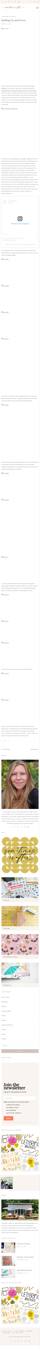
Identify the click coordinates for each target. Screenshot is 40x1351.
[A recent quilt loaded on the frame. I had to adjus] (7, 1183)
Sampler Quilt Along (6, 1025)
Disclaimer (19, 1331)
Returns (29, 1331)
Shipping (6, 1332)
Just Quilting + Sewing (12, 1107)
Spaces (3, 1034)
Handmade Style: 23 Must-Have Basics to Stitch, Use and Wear (18, 90)
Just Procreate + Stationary (13, 1113)
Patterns (3, 1015)
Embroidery (4, 1002)
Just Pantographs (11, 1110)
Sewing (3, 1029)
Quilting (3, 1020)
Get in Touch (17, 1332)
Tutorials (3, 1039)
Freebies (3, 1006)
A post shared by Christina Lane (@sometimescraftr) (20, 244)
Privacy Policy (7, 1331)
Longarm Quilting (8, 16)
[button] (20, 1107)
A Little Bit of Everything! (13, 1105)
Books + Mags (5, 997)
